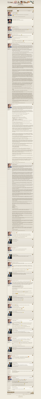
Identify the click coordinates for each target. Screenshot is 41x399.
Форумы (10, 6)
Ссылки (8, 6)
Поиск (8, 7)
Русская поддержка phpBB (20, 396)
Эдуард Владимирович (9, 23)
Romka (13, 254)
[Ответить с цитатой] (32, 19)
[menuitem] (30, 6)
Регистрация (12, 7)
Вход (10, 7)
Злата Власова (14, 12)
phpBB (19, 395)
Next (13, 377)
